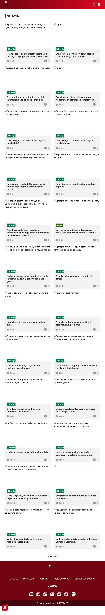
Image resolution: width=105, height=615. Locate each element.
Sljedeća (52, 556)
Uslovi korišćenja (85, 579)
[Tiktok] (66, 594)
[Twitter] (52, 594)
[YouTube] (31, 594)
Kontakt (44, 579)
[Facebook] (38, 594)
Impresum (28, 579)
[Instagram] (45, 594)
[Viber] (73, 594)
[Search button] (94, 4)
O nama (14, 579)
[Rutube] (59, 594)
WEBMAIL (52, 586)
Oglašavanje (61, 579)
